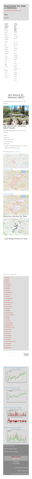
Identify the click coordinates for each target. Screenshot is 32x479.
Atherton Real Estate (9, 446)
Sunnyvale (8, 343)
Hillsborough (9, 298)
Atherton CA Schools (8, 194)
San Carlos (8, 331)
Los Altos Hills (9, 302)
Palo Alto (8, 321)
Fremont (8, 296)
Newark (8, 317)
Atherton (7, 278)
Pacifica (8, 319)
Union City (8, 345)
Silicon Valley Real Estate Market (19, 473)
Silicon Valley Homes (22, 470)
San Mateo (8, 335)
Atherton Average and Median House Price (15, 367)
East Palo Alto (8, 292)
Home (6, 18)
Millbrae (8, 308)
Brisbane (7, 282)
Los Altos (8, 300)
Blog (5, 14)
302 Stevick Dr (17, 151)
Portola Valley (9, 323)
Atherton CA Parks (8, 169)
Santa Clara (9, 337)
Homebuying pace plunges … (7, 26)
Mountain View (10, 315)
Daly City (7, 290)
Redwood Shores (10, 327)
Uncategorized (16, 38)
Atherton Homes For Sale (15, 216)
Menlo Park (9, 306)
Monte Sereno (9, 312)
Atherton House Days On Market (12, 427)
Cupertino (7, 288)
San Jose (8, 333)
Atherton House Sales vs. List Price (13, 407)
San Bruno (8, 329)
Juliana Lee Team (16, 456)
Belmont (7, 280)
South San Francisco (11, 341)
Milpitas (8, 310)
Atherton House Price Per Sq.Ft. (12, 387)
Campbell (7, 286)
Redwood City (9, 325)
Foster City (8, 294)
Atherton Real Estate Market (11, 451)
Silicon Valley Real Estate (21, 467)
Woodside (8, 347)
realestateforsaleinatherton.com (12, 10)
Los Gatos (8, 304)
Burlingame (8, 284)
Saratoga (8, 339)
